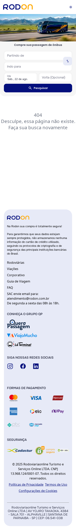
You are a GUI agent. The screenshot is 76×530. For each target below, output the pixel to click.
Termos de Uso (56, 484)
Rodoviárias (15, 262)
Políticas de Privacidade (26, 484)
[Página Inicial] (18, 7)
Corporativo (16, 275)
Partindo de (15, 55)
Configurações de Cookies (38, 491)
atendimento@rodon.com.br (28, 298)
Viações (12, 269)
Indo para (14, 66)
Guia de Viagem (18, 281)
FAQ (10, 287)
